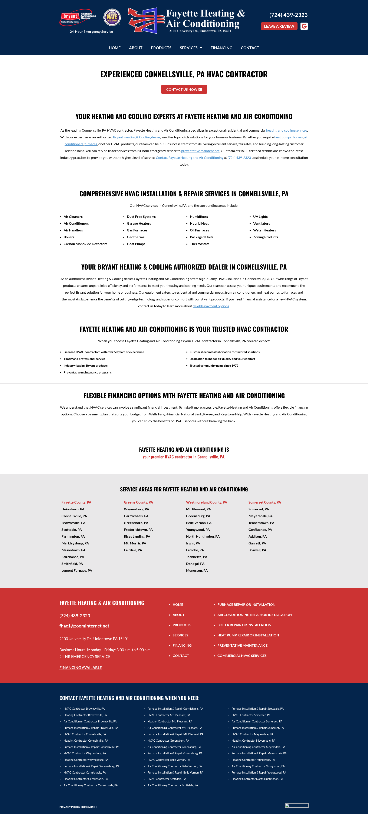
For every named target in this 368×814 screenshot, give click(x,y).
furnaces (91, 144)
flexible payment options (211, 306)
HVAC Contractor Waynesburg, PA (85, 753)
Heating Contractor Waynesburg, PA (86, 759)
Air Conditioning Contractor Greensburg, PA (174, 747)
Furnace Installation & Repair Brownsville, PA (91, 727)
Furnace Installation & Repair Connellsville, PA (91, 747)
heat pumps (283, 137)
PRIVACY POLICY (69, 806)
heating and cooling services (286, 130)
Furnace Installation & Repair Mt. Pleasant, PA (176, 734)
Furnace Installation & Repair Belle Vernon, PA (175, 772)
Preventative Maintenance (242, 645)
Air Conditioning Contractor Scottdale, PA (173, 785)
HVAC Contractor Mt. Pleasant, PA (169, 715)
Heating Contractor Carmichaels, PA (86, 779)
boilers (298, 137)
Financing (221, 47)
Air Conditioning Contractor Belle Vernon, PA (175, 766)
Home (115, 47)
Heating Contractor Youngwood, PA (253, 759)
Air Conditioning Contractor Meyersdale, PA (258, 747)
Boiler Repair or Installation (244, 625)
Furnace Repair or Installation (246, 604)
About (135, 47)
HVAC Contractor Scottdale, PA (167, 779)
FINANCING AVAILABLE (80, 667)
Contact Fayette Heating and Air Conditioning (189, 157)
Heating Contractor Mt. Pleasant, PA (170, 721)
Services (189, 47)
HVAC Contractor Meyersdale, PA (252, 734)
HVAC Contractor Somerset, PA (251, 715)
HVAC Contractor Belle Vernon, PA (169, 759)
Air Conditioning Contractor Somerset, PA (257, 721)
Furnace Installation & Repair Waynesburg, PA (91, 766)
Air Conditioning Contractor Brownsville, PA (90, 721)
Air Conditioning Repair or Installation (254, 615)
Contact (250, 47)
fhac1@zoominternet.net (84, 625)
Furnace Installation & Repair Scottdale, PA (258, 708)
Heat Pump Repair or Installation (248, 635)
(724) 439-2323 (288, 14)
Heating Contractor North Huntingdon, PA (257, 779)
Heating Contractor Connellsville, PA (86, 740)
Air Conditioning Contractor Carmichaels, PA (91, 785)
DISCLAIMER (90, 806)
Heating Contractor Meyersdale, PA (253, 740)
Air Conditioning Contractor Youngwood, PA (258, 766)
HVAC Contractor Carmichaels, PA (85, 772)
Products (161, 47)
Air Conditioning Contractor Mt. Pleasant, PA (175, 727)
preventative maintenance (200, 151)
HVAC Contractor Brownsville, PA (84, 708)
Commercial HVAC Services (242, 655)
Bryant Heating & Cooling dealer (136, 137)
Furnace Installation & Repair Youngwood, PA (259, 772)
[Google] (304, 26)
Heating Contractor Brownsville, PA (85, 715)
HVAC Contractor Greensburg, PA (168, 740)
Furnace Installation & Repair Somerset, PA (258, 727)
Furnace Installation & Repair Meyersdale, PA (259, 753)
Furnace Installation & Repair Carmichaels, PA (175, 708)
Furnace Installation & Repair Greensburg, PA (175, 753)
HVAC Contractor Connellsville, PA (85, 734)
